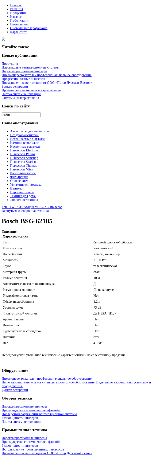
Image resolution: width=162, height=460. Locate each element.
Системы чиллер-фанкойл (28, 28)
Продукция (18, 13)
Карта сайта (18, 32)
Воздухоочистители (24, 135)
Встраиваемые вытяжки (27, 139)
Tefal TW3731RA (14, 207)
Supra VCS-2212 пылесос (44, 207)
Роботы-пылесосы (23, 173)
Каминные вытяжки (24, 142)
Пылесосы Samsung (24, 158)
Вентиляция (19, 24)
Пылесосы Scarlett (23, 161)
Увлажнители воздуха (26, 184)
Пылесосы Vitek (21, 169)
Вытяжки (17, 188)
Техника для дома (23, 196)
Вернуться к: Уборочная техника (25, 211)
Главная (16, 5)
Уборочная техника (24, 200)
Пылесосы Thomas (23, 165)
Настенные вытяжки (25, 146)
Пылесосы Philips (22, 154)
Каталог (16, 16)
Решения (16, 9)
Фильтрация (19, 177)
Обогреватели (20, 181)
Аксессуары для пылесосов (29, 131)
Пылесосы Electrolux (25, 150)
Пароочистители (22, 192)
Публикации (19, 20)
